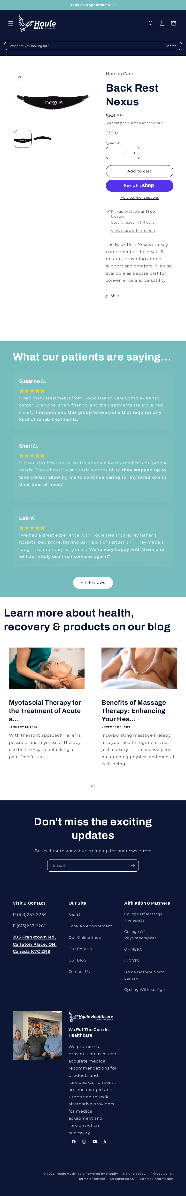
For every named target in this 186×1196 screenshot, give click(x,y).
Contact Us (79, 971)
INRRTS (131, 961)
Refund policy (134, 1173)
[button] (10, 23)
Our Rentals (80, 949)
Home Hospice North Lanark (144, 975)
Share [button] (116, 296)
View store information (133, 230)
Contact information (156, 1178)
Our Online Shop (85, 937)
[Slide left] (82, 786)
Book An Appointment (90, 926)
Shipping (114, 123)
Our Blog (77, 960)
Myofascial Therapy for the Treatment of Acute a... (45, 711)
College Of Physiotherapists (140, 935)
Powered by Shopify (101, 1173)
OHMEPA (133, 949)
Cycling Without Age (144, 989)
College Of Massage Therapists (143, 917)
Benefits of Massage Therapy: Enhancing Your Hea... (133, 711)
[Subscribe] (133, 865)
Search (170, 46)
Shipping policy (122, 1178)
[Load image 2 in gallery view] (42, 139)
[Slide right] (104, 786)
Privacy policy (161, 1173)
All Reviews (93, 582)
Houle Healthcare (70, 1173)
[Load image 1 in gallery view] (22, 139)
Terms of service (92, 1178)
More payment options (139, 197)
